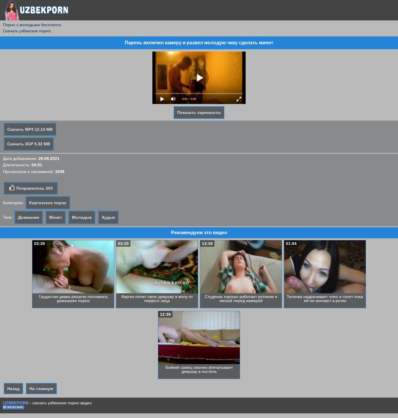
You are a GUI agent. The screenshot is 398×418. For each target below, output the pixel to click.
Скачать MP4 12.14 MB (30, 129)
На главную (41, 388)
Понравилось (34, 188)
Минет (55, 217)
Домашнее (28, 217)
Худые (108, 217)
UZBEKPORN (16, 403)
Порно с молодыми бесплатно (32, 24)
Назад (13, 388)
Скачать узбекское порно (27, 31)
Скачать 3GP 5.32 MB (28, 144)
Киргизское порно (47, 202)
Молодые (82, 217)
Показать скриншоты (199, 112)
